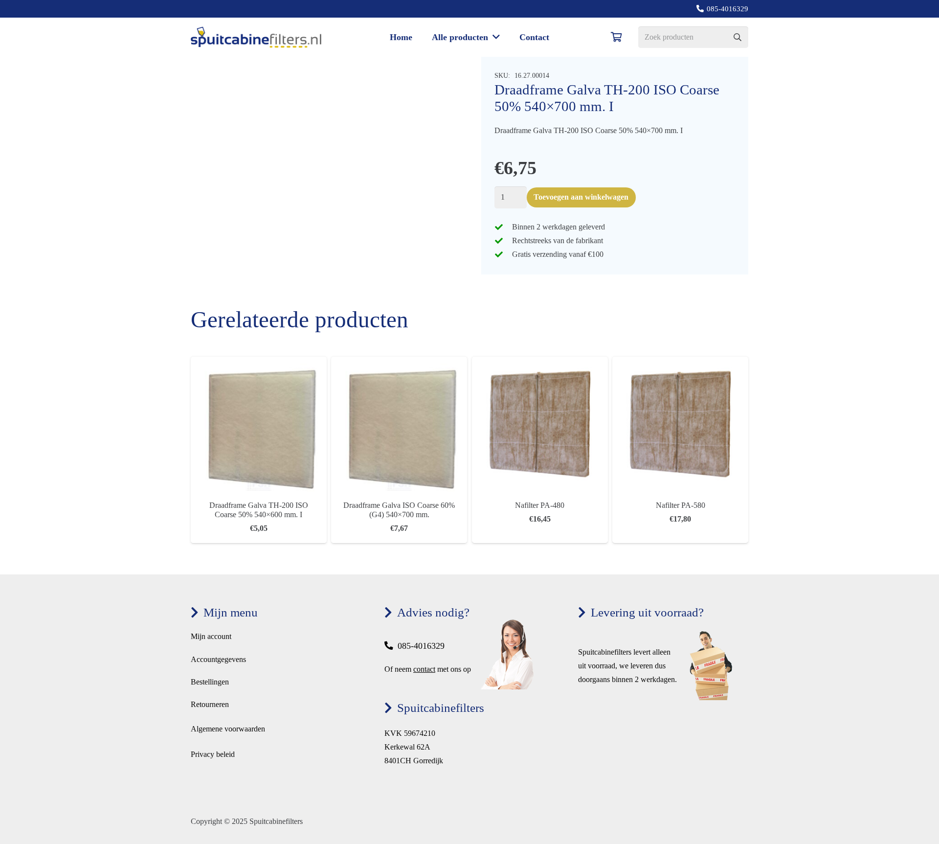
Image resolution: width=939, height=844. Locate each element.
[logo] (256, 37)
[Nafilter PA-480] (540, 363)
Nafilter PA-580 (680, 505)
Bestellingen (210, 682)
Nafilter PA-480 (539, 505)
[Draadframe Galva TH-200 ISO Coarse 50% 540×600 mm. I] (259, 363)
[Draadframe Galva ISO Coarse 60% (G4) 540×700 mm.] (399, 363)
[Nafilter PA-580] (680, 363)
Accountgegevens (218, 659)
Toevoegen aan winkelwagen (581, 197)
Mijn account (211, 636)
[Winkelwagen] (616, 37)
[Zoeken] (737, 37)
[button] (494, 37)
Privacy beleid (213, 754)
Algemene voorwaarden (228, 729)
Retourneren (210, 704)
